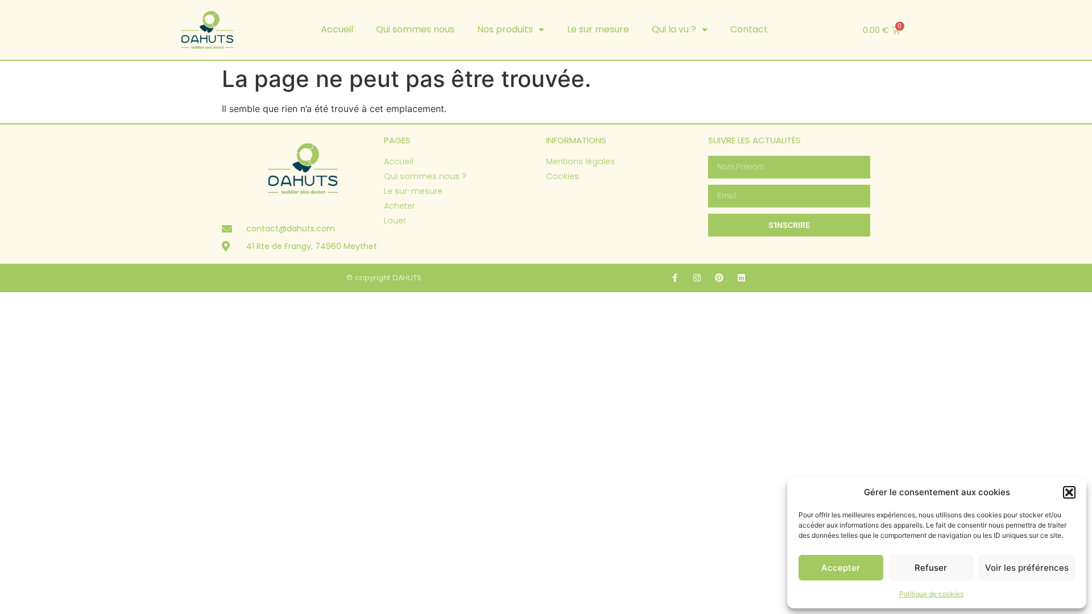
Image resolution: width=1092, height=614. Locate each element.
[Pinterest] (719, 277)
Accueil (337, 29)
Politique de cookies (931, 594)
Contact (749, 29)
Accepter (840, 567)
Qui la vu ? (674, 29)
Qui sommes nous (415, 29)
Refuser (931, 567)
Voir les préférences (1027, 567)
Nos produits (505, 29)
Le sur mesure (598, 29)
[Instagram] (697, 277)
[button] (1069, 492)
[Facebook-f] (675, 277)
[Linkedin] (741, 277)
